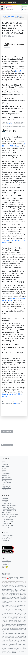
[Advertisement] (14, 412)
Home (3, 461)
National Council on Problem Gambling (11, 606)
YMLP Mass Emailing (7, 521)
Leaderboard (5, 466)
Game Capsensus (7, 479)
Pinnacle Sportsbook (8, 535)
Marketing (5, 500)
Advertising (5, 502)
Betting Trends (6, 473)
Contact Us (5, 490)
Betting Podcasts (6, 482)
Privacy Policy (5, 563)
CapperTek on (6, 523)
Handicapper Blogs (7, 512)
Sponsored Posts (6, 503)
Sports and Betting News (13, 16)
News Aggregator (7, 481)
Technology (5, 498)
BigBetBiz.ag (9, 123)
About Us (4, 484)
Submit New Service (7, 507)
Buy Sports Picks (6, 486)
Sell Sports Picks (6, 488)
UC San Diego (14, 146)
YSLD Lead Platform (7, 519)
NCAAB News (5, 36)
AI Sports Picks (6, 540)
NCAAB (20, 16)
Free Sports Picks (6, 518)
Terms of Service (6, 561)
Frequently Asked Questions (10, 514)
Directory (4, 468)
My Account (5, 463)
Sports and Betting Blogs (9, 511)
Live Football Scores (7, 539)
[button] (25, 2)
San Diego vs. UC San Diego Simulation (13, 299)
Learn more (16, 403)
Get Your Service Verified (9, 505)
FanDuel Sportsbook (7, 537)
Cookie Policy (5, 564)
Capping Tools (6, 472)
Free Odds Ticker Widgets (9, 516)
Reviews (4, 470)
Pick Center (5, 464)
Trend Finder (5, 475)
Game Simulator (6, 477)
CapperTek (4, 16)
